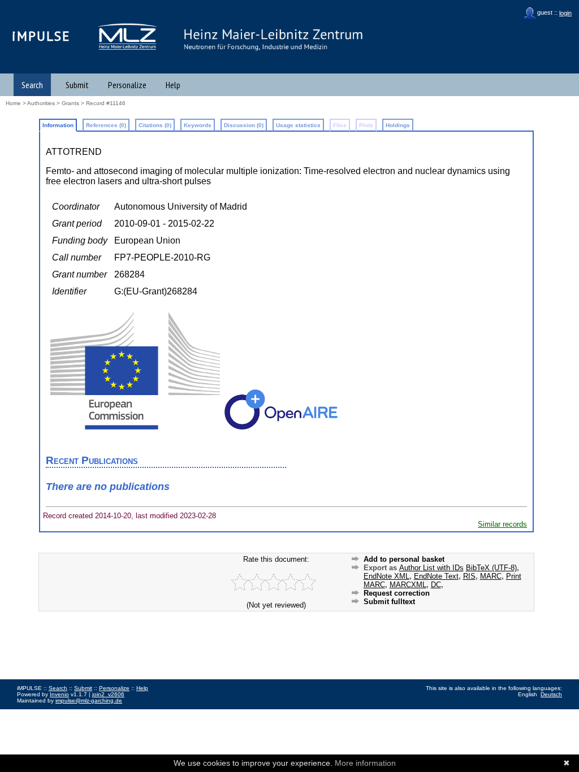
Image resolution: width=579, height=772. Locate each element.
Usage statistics (298, 125)
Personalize (127, 84)
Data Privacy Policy (75, 713)
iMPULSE (41, 36)
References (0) (106, 125)
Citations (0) (155, 125)
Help (173, 84)
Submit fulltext (389, 601)
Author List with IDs (431, 567)
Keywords (197, 125)
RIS (469, 576)
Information (58, 125)
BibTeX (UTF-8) (491, 567)
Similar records (502, 524)
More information (365, 762)
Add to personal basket (404, 559)
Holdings (398, 125)
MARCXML (408, 584)
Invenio (59, 694)
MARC (491, 576)
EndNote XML (386, 576)
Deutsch (551, 694)
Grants (70, 103)
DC (436, 584)
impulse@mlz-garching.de (88, 700)
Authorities (41, 103)
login (565, 13)
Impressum (31, 713)
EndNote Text (436, 576)
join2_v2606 (108, 694)
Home (13, 103)
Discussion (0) (243, 125)
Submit (77, 84)
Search (32, 84)
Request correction (397, 593)
